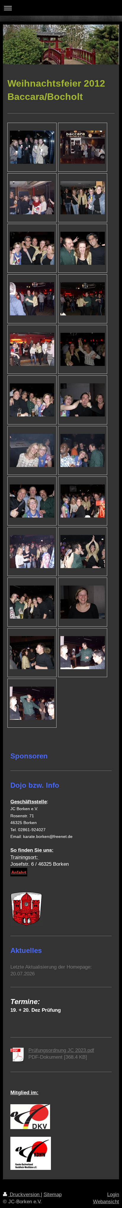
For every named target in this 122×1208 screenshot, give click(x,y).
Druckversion (24, 1194)
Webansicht (106, 1201)
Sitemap (53, 1194)
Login (113, 1194)
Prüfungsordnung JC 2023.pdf (61, 1050)
